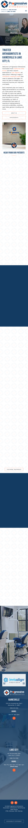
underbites (12, 105)
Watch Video (14, 41)
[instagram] (12, 802)
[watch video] (14, 135)
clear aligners (15, 72)
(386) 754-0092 (11, 11)
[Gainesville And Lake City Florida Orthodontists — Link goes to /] (14, 690)
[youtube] (15, 802)
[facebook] (14, 718)
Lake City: (4, 11)
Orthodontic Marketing (16, 807)
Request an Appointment (14, 38)
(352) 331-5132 (13, 9)
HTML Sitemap (10, 811)
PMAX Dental (14, 809)
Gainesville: (4, 9)
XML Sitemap (18, 811)
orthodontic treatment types (11, 76)
